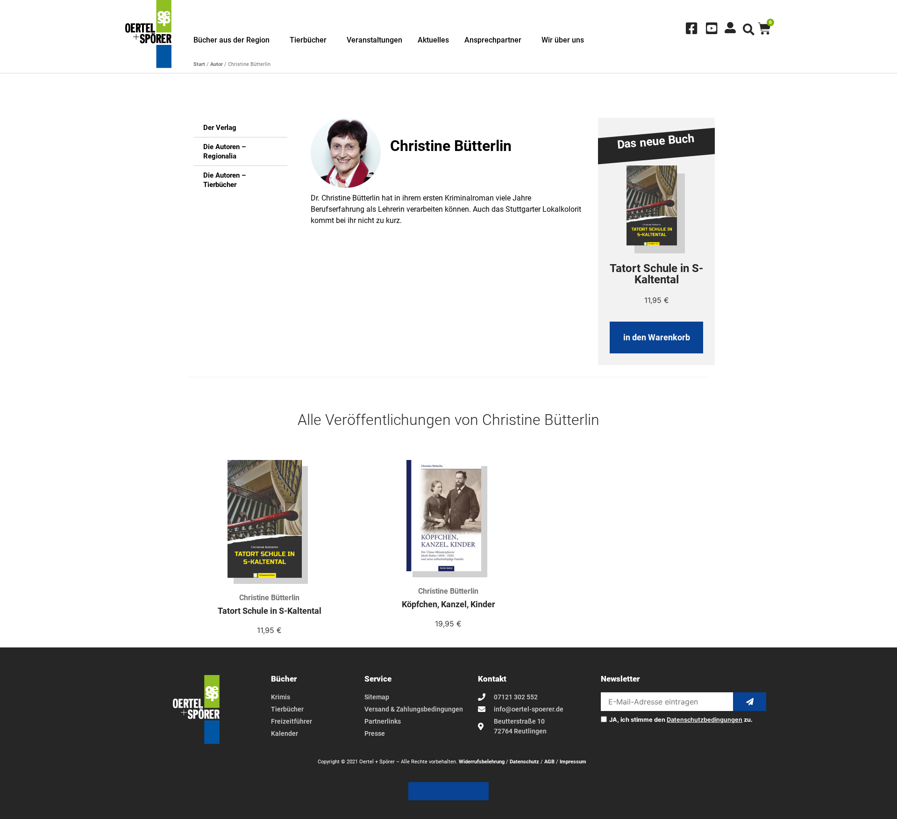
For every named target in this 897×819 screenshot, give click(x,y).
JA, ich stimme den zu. (681, 720)
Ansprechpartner (492, 40)
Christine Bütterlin (269, 597)
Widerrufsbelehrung (482, 762)
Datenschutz (524, 762)
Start (199, 64)
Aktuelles (433, 40)
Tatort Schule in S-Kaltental (269, 611)
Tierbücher (308, 40)
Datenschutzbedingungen (704, 719)
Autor (216, 64)
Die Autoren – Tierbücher (224, 180)
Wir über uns (562, 40)
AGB (549, 762)
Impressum (573, 762)
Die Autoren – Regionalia (224, 151)
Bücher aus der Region (231, 40)
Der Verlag (219, 127)
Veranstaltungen (374, 40)
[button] (748, 29)
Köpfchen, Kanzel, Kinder (448, 604)
